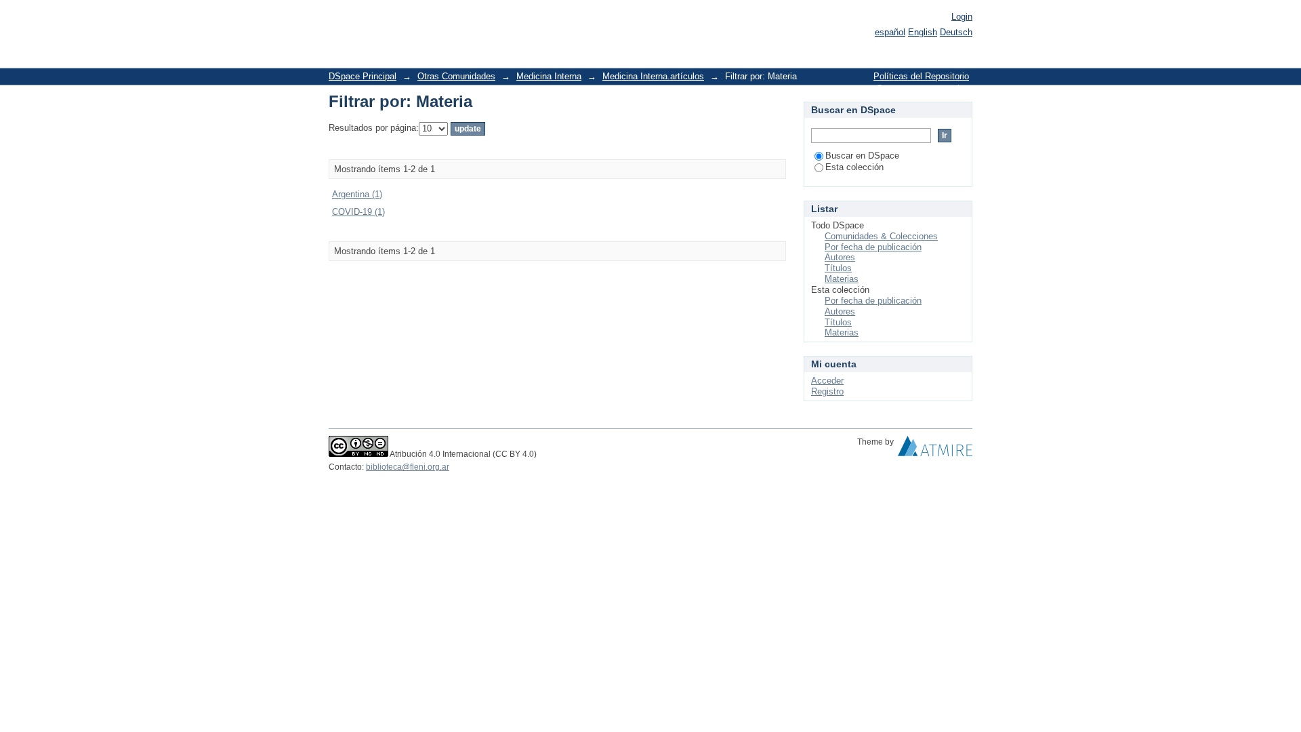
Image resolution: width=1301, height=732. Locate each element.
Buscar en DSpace (862, 155)
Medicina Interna (548, 76)
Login (961, 17)
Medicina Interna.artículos (653, 76)
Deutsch (956, 32)
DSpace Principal (362, 76)
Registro (827, 391)
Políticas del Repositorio (921, 76)
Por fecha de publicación (873, 247)
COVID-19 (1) (358, 212)
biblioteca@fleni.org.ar (407, 467)
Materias (842, 279)
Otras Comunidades (456, 76)
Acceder (827, 380)
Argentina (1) (357, 194)
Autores (840, 257)
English (922, 32)
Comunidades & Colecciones (881, 236)
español (890, 32)
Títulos (838, 268)
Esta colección (854, 167)
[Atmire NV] (935, 449)
